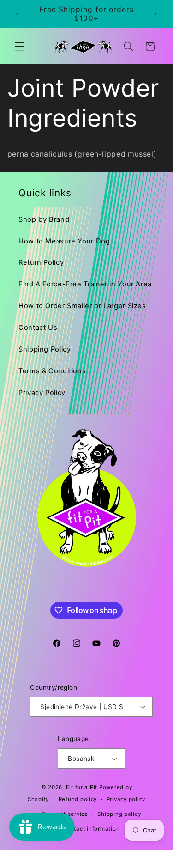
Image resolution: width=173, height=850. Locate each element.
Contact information (91, 829)
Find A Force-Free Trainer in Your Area (85, 284)
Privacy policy (126, 799)
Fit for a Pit (82, 787)
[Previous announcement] (17, 14)
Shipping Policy (44, 349)
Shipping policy (119, 814)
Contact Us (37, 327)
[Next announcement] (155, 14)
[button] (19, 46)
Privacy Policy (42, 393)
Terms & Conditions (52, 371)
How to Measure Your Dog (64, 241)
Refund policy (78, 799)
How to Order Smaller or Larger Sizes (82, 306)
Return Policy (41, 262)
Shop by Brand (43, 219)
